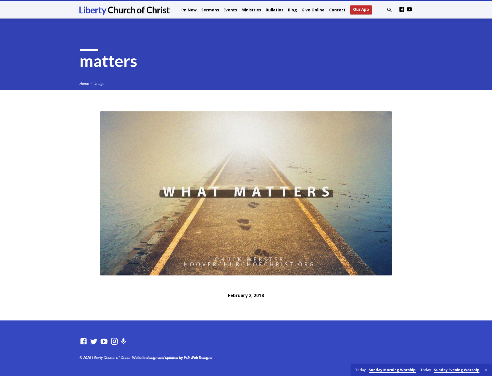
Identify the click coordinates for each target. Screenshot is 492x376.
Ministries (251, 10)
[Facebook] (402, 9)
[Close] (486, 370)
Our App (361, 9)
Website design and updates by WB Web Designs (172, 357)
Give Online (313, 10)
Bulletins (274, 10)
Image (99, 83)
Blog (292, 10)
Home (84, 83)
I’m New (189, 10)
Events (230, 10)
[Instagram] (114, 341)
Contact (337, 10)
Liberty (124, 9)
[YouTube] (409, 9)
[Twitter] (94, 341)
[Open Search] (389, 10)
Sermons (210, 10)
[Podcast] (123, 341)
